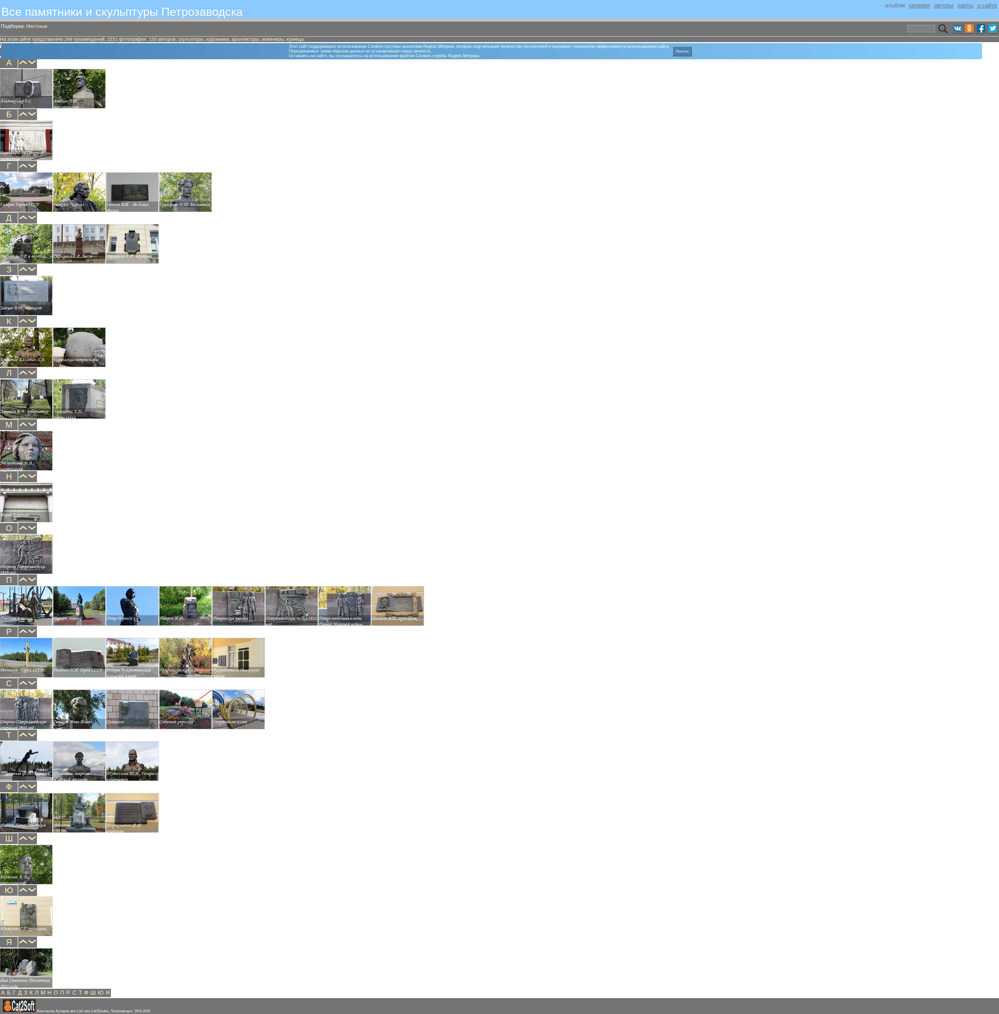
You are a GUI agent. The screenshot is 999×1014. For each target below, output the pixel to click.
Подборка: (24, 26)
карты (965, 5)
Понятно (682, 51)
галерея (919, 5)
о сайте (987, 5)
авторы (943, 5)
